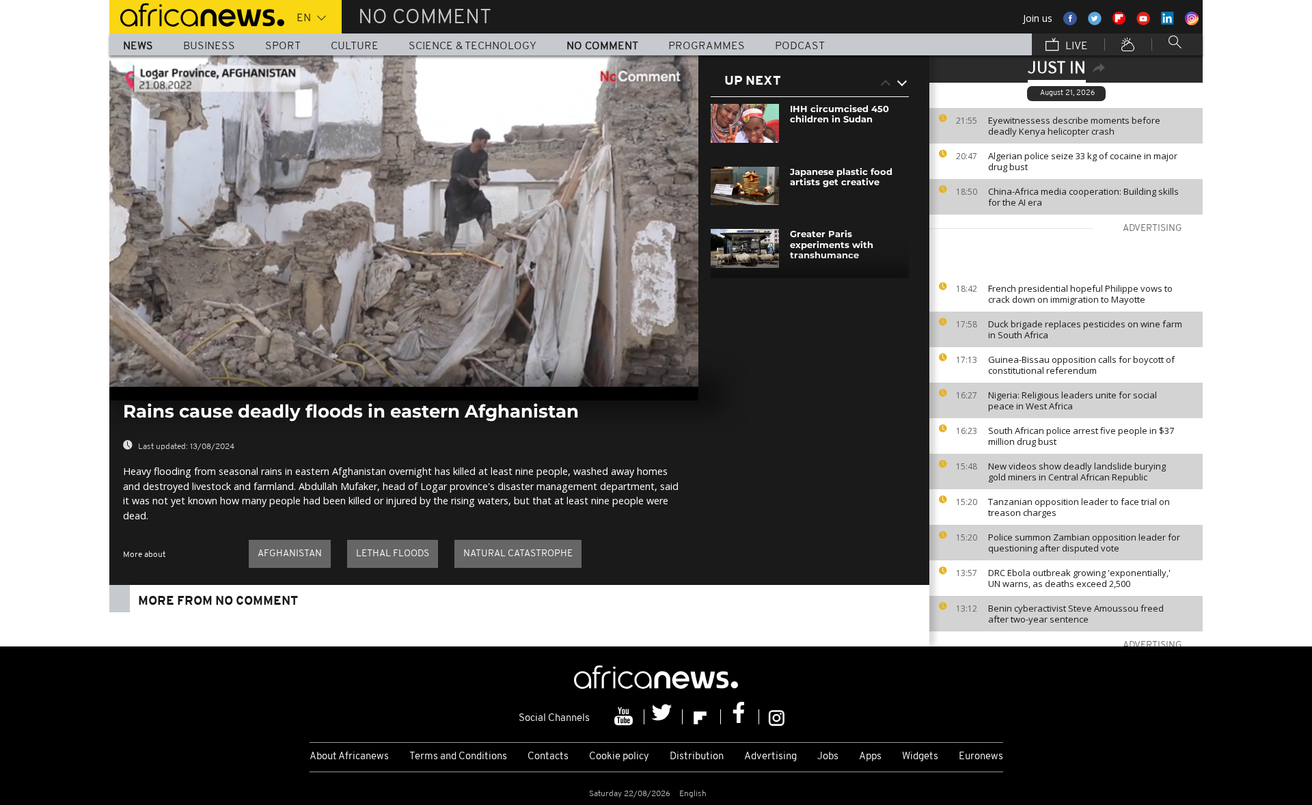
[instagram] (776, 716)
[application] (403, 221)
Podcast (800, 46)
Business (209, 46)
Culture (355, 46)
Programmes (706, 46)
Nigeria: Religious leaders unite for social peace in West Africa (1072, 400)
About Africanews (349, 757)
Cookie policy (619, 757)
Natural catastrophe (518, 554)
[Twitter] (663, 716)
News (138, 46)
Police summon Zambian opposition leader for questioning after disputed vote (1084, 543)
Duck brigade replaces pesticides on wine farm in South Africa (1085, 329)
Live (1075, 46)
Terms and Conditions (458, 757)
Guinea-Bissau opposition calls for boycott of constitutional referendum (1081, 365)
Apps (870, 757)
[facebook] (740, 716)
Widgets (920, 757)
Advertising (770, 757)
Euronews (981, 757)
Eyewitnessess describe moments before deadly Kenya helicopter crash (1074, 126)
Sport (283, 46)
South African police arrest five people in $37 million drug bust (1081, 436)
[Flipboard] (702, 716)
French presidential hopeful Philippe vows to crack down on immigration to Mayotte (1080, 294)
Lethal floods (392, 554)
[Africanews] (196, 13)
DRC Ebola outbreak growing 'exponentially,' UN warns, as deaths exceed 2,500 (1079, 578)
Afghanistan (290, 554)
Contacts (548, 757)
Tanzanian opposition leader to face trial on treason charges (1079, 507)
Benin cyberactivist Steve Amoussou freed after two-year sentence (1076, 614)
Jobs (827, 757)
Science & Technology (472, 46)
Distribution (697, 757)
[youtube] (625, 716)
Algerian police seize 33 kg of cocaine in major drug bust (1082, 161)
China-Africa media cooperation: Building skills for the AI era (1083, 197)
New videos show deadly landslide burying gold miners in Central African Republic (1077, 471)
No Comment (602, 46)
